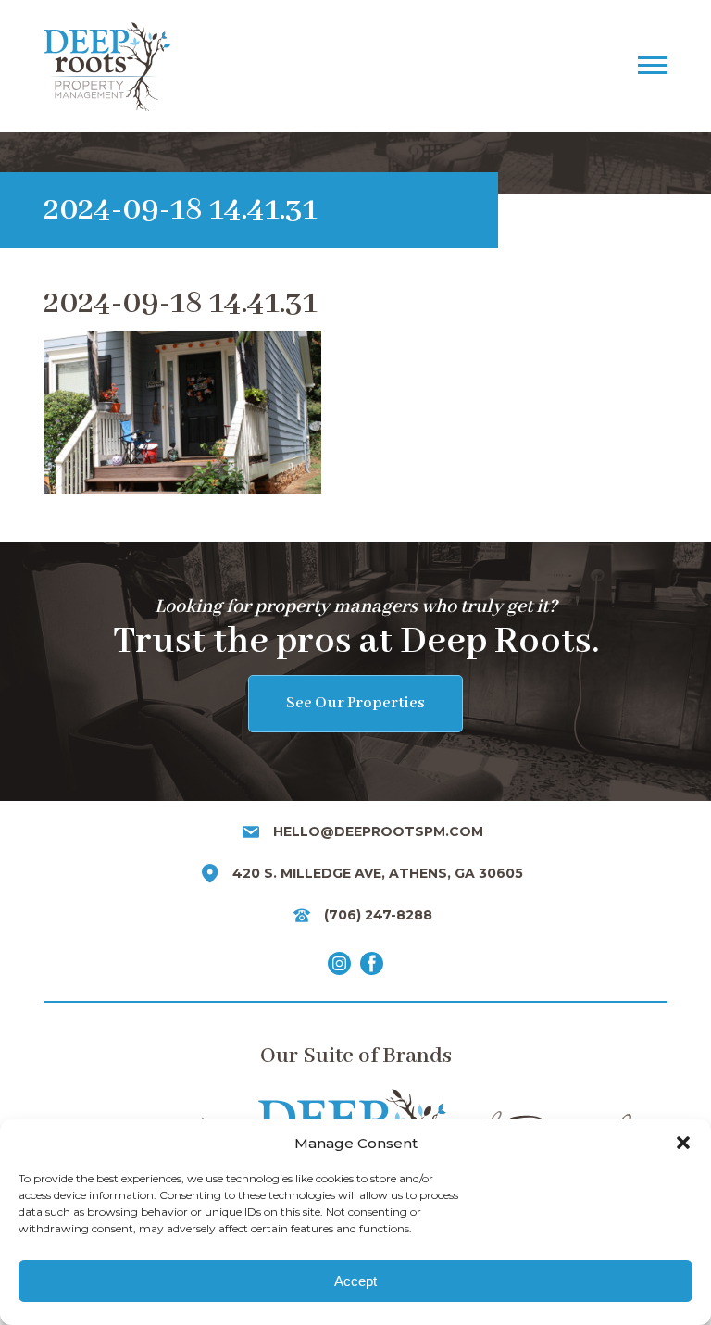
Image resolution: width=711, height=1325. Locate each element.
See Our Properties (355, 703)
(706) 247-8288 (378, 914)
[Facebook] (371, 967)
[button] (683, 1142)
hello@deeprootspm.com (378, 831)
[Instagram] (339, 967)
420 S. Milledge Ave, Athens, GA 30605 (377, 873)
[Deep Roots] (297, 66)
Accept (355, 1281)
